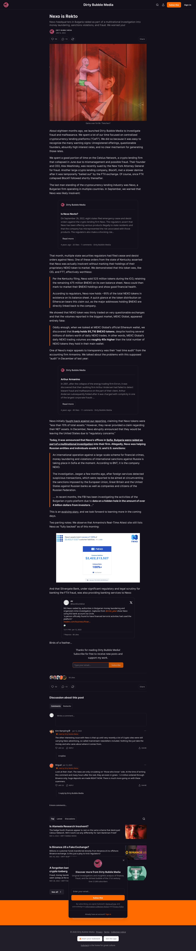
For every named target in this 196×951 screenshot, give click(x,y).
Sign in (187, 4)
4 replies (62, 756)
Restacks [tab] (67, 706)
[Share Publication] (163, 4)
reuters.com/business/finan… (77, 621)
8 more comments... (58, 805)
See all (55, 892)
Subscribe (174, 4)
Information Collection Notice (97, 906)
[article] (98, 833)
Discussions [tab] (70, 819)
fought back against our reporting (86, 421)
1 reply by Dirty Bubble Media (71, 793)
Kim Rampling (61, 730)
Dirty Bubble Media (64, 30)
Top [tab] (52, 819)
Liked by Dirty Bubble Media (68, 734)
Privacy (99, 932)
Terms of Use (111, 904)
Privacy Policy (118, 906)
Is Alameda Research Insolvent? (69, 826)
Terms (106, 932)
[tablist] (61, 706)
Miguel (58, 765)
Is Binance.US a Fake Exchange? (69, 847)
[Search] (157, 4)
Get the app (111, 938)
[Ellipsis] (145, 731)
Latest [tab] (59, 819)
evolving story (69, 511)
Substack (85, 945)
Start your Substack (91, 938)
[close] (123, 860)
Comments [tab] (56, 706)
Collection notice (118, 932)
